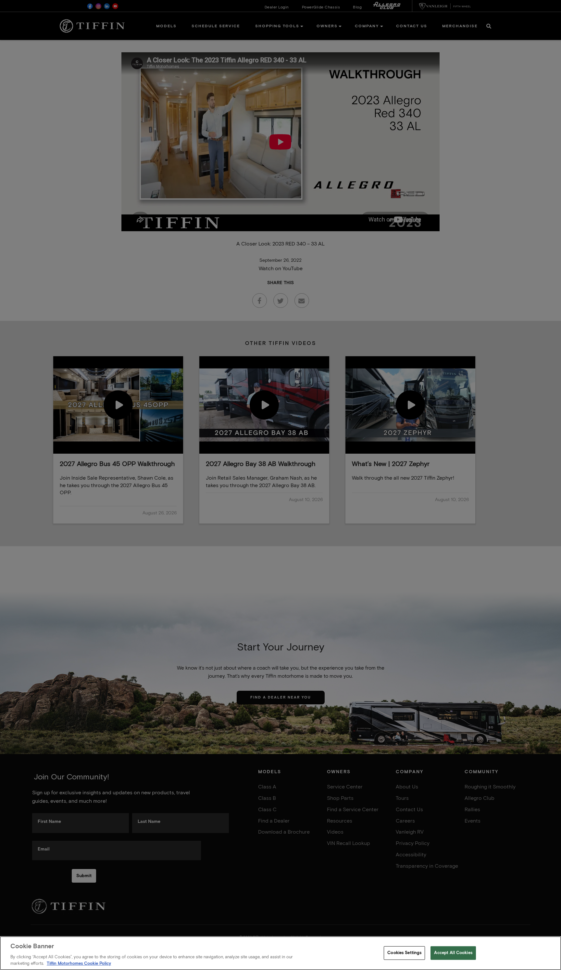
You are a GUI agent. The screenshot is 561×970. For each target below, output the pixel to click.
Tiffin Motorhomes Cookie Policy (79, 963)
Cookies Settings (404, 953)
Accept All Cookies (453, 953)
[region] (280, 953)
